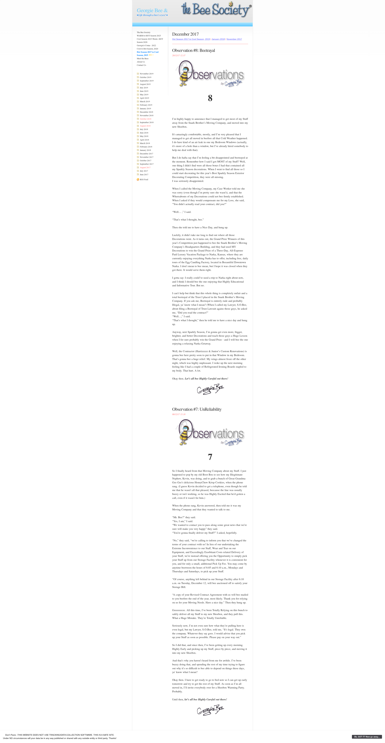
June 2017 (144, 174)
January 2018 (145, 150)
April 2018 (144, 139)
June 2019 (144, 91)
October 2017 (145, 160)
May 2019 (144, 94)
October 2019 (145, 77)
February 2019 (146, 105)
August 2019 (145, 84)
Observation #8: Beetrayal (193, 50)
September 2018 (147, 122)
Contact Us (141, 65)
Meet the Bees (142, 58)
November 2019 (146, 73)
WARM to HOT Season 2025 (149, 35)
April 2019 (144, 98)
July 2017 (144, 171)
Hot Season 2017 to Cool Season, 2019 (148, 53)
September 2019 (147, 80)
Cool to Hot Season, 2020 (147, 48)
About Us (141, 61)
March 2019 (145, 101)
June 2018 (144, 132)
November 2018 (146, 115)
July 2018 (144, 129)
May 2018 (144, 136)
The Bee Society (143, 32)
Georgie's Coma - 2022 (146, 45)
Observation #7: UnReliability (197, 409)
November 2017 (146, 157)
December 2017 (146, 153)
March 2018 (145, 143)
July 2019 (144, 87)
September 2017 (147, 164)
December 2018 (146, 112)
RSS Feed (144, 179)
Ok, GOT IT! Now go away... (367, 737)
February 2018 (146, 146)
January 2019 (145, 108)
